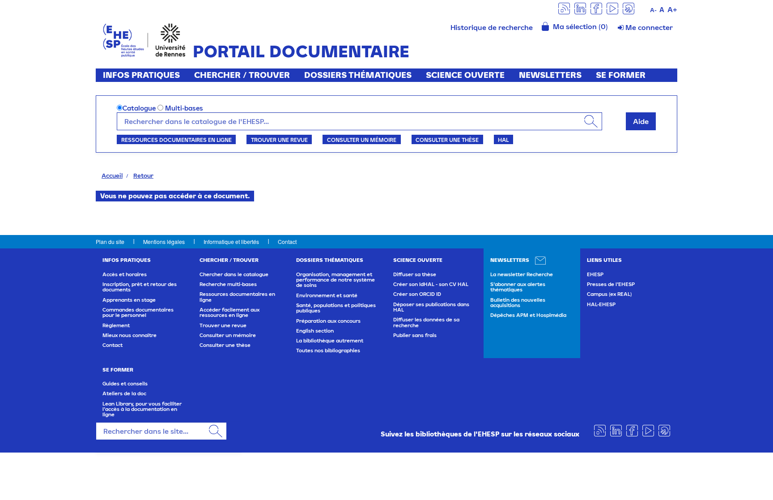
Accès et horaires (124, 274)
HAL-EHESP (601, 304)
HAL (503, 140)
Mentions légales (164, 241)
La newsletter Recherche (521, 274)
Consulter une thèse (447, 140)
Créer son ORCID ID (417, 294)
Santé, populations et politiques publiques (336, 308)
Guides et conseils (125, 383)
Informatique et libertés (231, 241)
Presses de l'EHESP (611, 284)
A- (653, 10)
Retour (143, 175)
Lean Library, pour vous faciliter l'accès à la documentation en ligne (142, 409)
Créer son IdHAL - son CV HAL (430, 284)
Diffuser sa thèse (414, 274)
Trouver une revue (279, 140)
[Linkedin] (580, 8)
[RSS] (564, 8)
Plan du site (110, 241)
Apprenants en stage (129, 300)
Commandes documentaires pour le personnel (138, 312)
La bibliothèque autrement (329, 340)
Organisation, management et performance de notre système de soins (335, 280)
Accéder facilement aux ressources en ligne (229, 312)
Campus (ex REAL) (609, 294)
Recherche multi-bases (228, 284)
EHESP (595, 274)
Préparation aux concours (328, 321)
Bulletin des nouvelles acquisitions (517, 302)
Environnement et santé (326, 295)
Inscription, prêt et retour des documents (139, 287)
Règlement (116, 325)
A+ (672, 9)
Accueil (112, 175)
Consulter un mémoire (361, 140)
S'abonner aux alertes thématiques (517, 287)
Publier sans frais (415, 335)
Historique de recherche (491, 27)
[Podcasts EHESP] (628, 8)
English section (315, 330)
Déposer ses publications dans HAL (431, 307)
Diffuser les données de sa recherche (426, 322)
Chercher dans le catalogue (234, 274)
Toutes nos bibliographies (328, 350)
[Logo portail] (144, 39)
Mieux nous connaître (129, 335)
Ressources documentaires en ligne (176, 140)
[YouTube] (612, 8)
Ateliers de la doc (124, 393)
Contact (287, 241)
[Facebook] (596, 8)
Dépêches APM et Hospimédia (528, 315)
